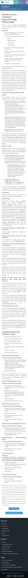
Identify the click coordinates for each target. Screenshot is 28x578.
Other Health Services (7, 544)
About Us (5, 523)
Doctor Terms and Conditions (9, 565)
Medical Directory (7, 546)
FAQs (4, 533)
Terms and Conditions (8, 560)
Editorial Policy (6, 535)
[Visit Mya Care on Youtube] (20, 576)
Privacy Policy (6, 562)
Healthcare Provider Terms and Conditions (12, 567)
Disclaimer (5, 569)
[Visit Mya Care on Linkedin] (15, 576)
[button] (25, 2)
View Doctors (14, 508)
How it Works (5, 528)
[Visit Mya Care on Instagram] (18, 576)
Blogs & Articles (6, 530)
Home (2, 9)
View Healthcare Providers (14, 513)
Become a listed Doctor (8, 551)
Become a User (6, 549)
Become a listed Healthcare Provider (11, 553)
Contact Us (5, 526)
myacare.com (23, 573)
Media (4, 542)
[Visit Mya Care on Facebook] (10, 576)
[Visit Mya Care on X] (13, 576)
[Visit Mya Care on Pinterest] (23, 576)
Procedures (6, 9)
